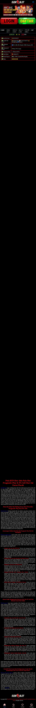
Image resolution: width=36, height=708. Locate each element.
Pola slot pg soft (4, 603)
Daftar (13, 706)
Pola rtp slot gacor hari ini (7, 672)
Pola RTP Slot (4, 487)
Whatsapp (31, 706)
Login (4, 706)
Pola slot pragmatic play (6, 534)
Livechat (22, 706)
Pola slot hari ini (4, 511)
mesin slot (7, 687)
